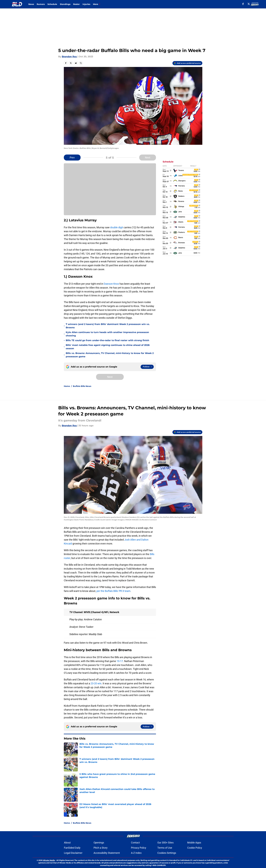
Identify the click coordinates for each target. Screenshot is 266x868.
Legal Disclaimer (73, 852)
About (67, 842)
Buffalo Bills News (82, 386)
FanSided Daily (72, 847)
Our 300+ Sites (165, 842)
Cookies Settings (166, 852)
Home (67, 386)
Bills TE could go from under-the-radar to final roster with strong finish (107, 340)
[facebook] (243, 4)
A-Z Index (136, 852)
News (31, 4)
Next (147, 157)
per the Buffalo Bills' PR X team (113, 590)
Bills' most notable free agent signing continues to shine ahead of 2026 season (108, 347)
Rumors (41, 4)
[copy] (81, 63)
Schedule (52, 4)
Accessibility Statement (107, 852)
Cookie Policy (194, 847)
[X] (249, 4)
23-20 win (96, 683)
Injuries (86, 4)
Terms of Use (164, 847)
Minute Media (49, 860)
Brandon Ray (69, 56)
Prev (72, 157)
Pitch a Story (101, 847)
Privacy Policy (138, 847)
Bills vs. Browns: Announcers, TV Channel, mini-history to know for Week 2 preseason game (110, 355)
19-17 (120, 661)
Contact (135, 842)
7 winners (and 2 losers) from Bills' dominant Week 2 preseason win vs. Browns (108, 326)
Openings (99, 842)
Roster (76, 4)
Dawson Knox (111, 283)
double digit (116, 227)
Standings (65, 4)
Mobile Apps (194, 842)
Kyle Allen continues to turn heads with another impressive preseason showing (107, 334)
